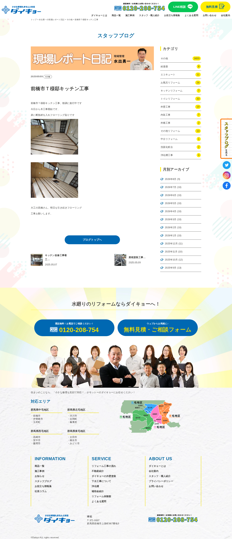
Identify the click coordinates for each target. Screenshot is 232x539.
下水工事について (101, 481)
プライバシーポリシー (161, 481)
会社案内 (225, 15)
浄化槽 (95, 486)
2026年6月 (170, 195)
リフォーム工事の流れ (104, 466)
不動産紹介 (98, 471)
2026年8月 (170, 179)
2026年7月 (170, 187)
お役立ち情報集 (172, 15)
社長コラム (41, 491)
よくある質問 (191, 15)
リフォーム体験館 (101, 496)
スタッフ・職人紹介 (149, 15)
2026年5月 (170, 203)
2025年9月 (170, 267)
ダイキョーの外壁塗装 (104, 476)
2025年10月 (171, 259)
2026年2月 (170, 227)
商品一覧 (116, 15)
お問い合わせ (209, 15)
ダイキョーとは (99, 15)
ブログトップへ (92, 239)
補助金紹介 (98, 491)
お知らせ (40, 476)
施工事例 (130, 15)
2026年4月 (170, 211)
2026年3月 (170, 219)
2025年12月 (171, 243)
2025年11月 (171, 251)
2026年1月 (170, 235)
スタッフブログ (43, 481)
